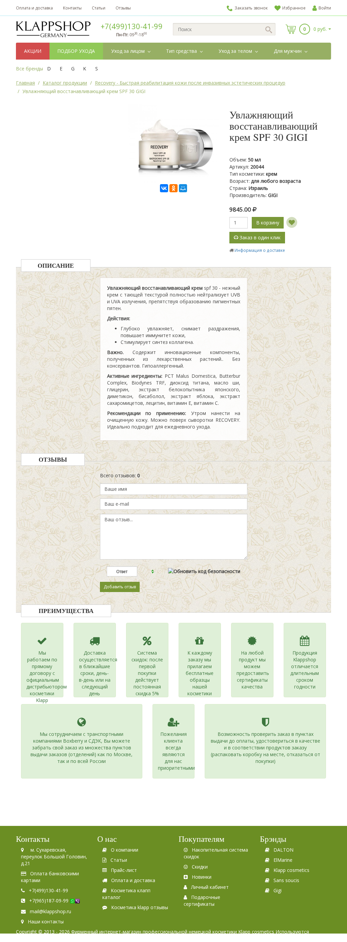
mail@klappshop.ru (50, 911)
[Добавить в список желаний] (291, 222)
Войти (325, 8)
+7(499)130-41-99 (132, 26)
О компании (124, 850)
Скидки (200, 866)
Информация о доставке (259, 250)
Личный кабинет (210, 887)
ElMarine (282, 860)
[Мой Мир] (183, 188)
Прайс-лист (124, 870)
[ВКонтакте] (164, 188)
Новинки (201, 877)
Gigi (277, 890)
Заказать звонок (251, 8)
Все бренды (29, 68)
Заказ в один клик (259, 237)
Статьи (98, 8)
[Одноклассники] (173, 188)
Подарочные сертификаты (202, 900)
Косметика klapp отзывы (139, 907)
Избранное (294, 8)
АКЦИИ (32, 51)
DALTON (283, 850)
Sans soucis (286, 880)
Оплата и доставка (34, 8)
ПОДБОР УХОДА (76, 51)
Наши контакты (46, 921)
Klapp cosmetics (291, 870)
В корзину (267, 222)
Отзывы (123, 8)
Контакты (72, 8)
